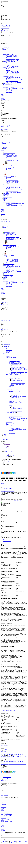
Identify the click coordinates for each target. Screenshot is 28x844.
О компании (3, 44)
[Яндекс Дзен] (3, 108)
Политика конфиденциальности (8, 833)
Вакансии (5, 48)
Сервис (2, 95)
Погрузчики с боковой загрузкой (13, 82)
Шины (4, 85)
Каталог (2, 51)
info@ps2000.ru (4, 30)
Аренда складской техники (9, 61)
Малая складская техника (9, 67)
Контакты (3, 99)
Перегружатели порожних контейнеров (15, 79)
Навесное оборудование (9, 87)
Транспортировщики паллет (12, 66)
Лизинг (5, 49)
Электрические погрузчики (12, 59)
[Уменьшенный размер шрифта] (1, 2)
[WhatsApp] (11, 473)
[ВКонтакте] (3, 105)
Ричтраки (8, 65)
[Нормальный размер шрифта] (1, 3)
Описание (5, 539)
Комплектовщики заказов (12, 73)
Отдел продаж (4, 745)
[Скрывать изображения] (1, 18)
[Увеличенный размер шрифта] (2, 5)
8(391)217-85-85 (4, 749)
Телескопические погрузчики (13, 77)
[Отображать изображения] (1, 16)
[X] (7, 473)
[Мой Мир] (5, 473)
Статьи (2, 98)
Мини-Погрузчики (7, 84)
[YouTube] (3, 106)
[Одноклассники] (3, 473)
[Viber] (9, 473)
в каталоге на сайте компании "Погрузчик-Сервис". (13, 709)
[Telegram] (14, 473)
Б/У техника (6, 83)
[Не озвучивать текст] (1, 22)
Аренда (2, 94)
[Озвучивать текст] (1, 21)
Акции (2, 96)
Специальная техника (8, 76)
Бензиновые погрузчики (11, 56)
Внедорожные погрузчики (12, 60)
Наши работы (4, 827)
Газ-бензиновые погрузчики (12, 57)
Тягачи (7, 74)
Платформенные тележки (12, 81)
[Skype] (13, 473)
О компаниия (4, 804)
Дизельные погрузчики (11, 55)
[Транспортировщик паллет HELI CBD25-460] (12, 500)
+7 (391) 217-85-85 (7, 26)
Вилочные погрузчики (8, 54)
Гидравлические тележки (12, 71)
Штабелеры (8, 64)
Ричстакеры (8, 78)
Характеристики (7, 541)
